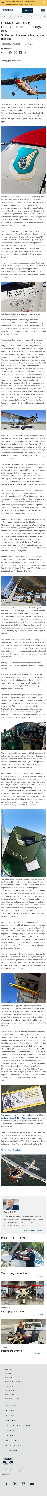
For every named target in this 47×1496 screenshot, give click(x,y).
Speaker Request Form (12, 1399)
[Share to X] (15, 52)
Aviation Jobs (10, 1436)
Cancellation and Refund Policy (18, 1425)
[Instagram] (23, 1484)
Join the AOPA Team (11, 1390)
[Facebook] (6, 1484)
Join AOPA (8, 1373)
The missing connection (14, 1273)
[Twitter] (15, 1484)
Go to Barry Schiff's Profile (31, 1230)
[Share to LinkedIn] (20, 52)
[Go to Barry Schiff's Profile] (11, 1209)
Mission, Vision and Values (13, 1382)
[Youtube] (32, 1484)
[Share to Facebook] (10, 52)
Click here (29, 5)
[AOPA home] (7, 11)
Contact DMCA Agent (13, 1446)
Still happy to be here (12, 1311)
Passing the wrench (11, 1350)
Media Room (9, 1410)
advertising (9, 1415)
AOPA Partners (9, 1394)
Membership (9, 1377)
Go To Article (38, 1276)
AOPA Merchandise (12, 1441)
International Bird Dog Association (17, 1118)
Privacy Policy (11, 1431)
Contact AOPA (10, 1405)
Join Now (27, 10)
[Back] (2, 17)
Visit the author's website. (11, 1150)
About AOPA (8, 1369)
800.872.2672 (6, 1475)
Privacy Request (11, 1451)
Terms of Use (10, 1420)
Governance (9, 1386)
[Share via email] (25, 52)
